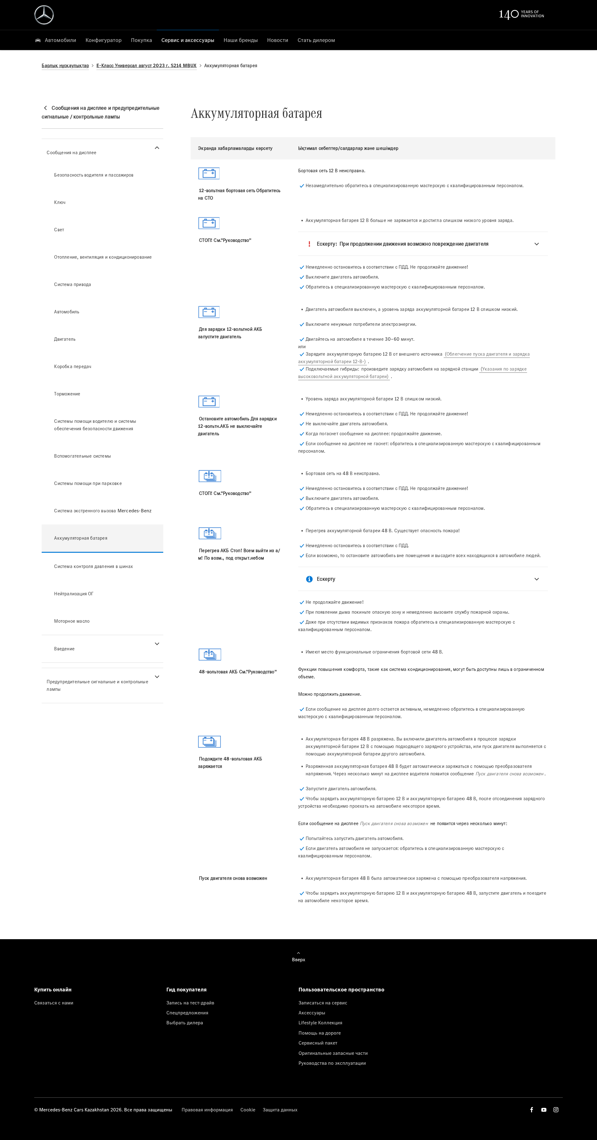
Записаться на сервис (322, 1002)
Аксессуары (311, 1012)
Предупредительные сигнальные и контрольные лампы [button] (97, 685)
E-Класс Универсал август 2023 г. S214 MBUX (146, 65)
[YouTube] (544, 1110)
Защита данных (280, 1109)
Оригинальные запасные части (333, 1053)
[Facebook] (531, 1110)
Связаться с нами (53, 1002)
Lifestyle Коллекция (320, 1022)
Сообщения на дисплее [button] (71, 152)
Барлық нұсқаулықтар (65, 65)
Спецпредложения (187, 1012)
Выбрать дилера (184, 1022)
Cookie (247, 1109)
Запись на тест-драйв (190, 1002)
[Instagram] (556, 1110)
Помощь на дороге (319, 1033)
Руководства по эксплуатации (332, 1063)
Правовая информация (207, 1109)
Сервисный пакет (317, 1043)
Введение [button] (64, 648)
